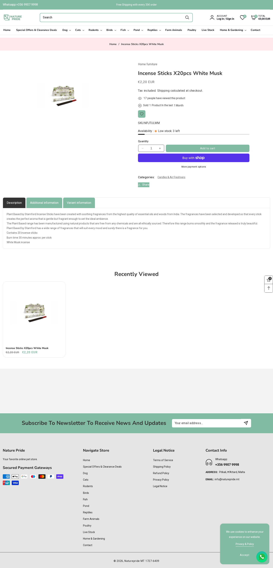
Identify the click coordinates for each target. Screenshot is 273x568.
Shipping (163, 90)
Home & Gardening (94, 538)
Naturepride (132, 560)
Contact (87, 545)
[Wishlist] (141, 114)
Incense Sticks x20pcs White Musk (27, 348)
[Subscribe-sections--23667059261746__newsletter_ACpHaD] (246, 423)
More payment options (193, 166)
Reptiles (87, 512)
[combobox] (116, 17)
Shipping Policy (162, 466)
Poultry (87, 525)
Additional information (44, 203)
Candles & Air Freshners (171, 177)
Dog (85, 473)
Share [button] (145, 184)
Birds (86, 492)
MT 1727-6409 (150, 560)
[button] (257, 17)
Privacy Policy (161, 479)
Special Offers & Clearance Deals (102, 466)
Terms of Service (163, 460)
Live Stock (89, 532)
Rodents (88, 486)
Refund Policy (161, 473)
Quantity (143, 141)
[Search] (187, 17)
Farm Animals (91, 518)
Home (113, 44)
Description (14, 203)
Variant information (79, 203)
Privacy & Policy (245, 544)
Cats (85, 479)
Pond (86, 505)
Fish (85, 499)
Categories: (146, 177)
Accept (244, 554)
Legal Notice (160, 486)
